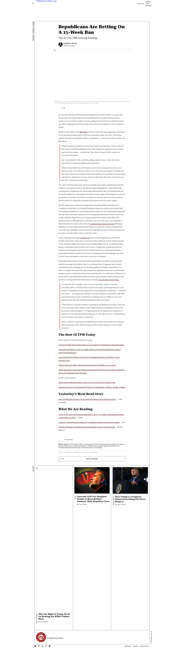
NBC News (83, 132)
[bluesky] (35, 646)
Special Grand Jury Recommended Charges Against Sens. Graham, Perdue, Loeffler (92, 387)
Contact (135, 646)
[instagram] (46, 646)
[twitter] (42, 646)
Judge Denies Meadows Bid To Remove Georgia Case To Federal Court (86, 382)
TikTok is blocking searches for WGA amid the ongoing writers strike (86, 427)
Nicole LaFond (71, 43)
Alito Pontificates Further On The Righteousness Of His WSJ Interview (87, 399)
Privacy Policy (144, 646)
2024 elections (69, 452)
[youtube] (49, 646)
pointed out (85, 238)
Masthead (128, 646)
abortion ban (77, 452)
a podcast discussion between (102, 224)
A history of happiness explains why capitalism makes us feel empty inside (89, 422)
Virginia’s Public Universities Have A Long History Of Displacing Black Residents (91, 345)
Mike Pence (94, 452)
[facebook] (39, 646)
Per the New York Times (109, 280)
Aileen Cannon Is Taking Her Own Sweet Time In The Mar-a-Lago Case (87, 365)
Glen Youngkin (86, 452)
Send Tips (141, 4)
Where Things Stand (33, 31)
